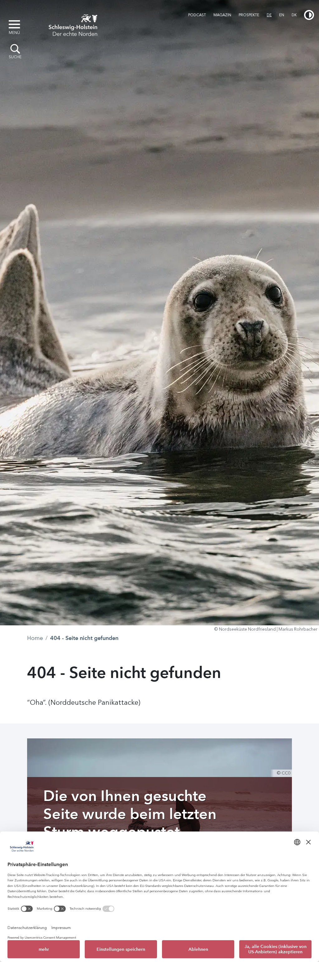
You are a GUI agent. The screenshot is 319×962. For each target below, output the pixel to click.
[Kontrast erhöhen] (309, 15)
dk (294, 15)
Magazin (222, 15)
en (281, 15)
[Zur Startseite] (73, 24)
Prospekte (249, 15)
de (269, 15)
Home (35, 638)
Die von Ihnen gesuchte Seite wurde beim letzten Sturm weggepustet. (130, 814)
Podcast (197, 15)
